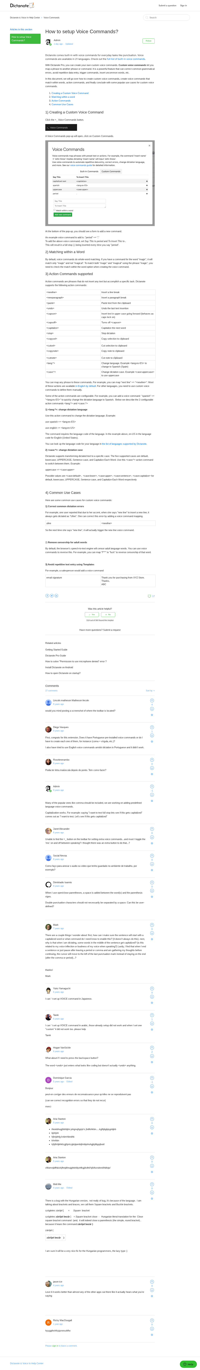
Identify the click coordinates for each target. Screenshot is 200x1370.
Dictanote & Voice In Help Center (25, 17)
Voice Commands (52, 17)
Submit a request (111, 630)
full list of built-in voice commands (126, 58)
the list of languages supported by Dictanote (124, 443)
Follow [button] (148, 41)
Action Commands (61, 100)
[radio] (92, 614)
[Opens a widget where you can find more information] (188, 1364)
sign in (55, 1346)
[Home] (22, 7)
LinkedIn (56, 596)
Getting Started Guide (56, 649)
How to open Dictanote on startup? (62, 673)
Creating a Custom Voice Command (70, 93)
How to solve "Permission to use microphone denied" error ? (76, 661)
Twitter (52, 596)
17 (153, 596)
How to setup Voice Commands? (21, 39)
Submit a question (167, 5)
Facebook (47, 596)
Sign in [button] (183, 5)
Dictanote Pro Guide (55, 655)
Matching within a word (63, 97)
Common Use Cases (62, 104)
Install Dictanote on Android (59, 667)
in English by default (85, 386)
